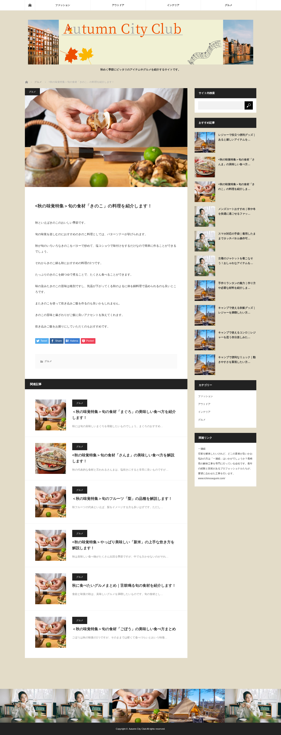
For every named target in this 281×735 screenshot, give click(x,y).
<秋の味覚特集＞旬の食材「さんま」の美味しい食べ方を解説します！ (123, 458)
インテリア (173, 5)
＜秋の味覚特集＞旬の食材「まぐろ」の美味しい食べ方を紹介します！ (124, 415)
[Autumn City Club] (140, 63)
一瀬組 (202, 448)
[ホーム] (30, 5)
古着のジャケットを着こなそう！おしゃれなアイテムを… (235, 261)
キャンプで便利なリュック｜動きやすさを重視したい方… (237, 359)
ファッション (62, 5)
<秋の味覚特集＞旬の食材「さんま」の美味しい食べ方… (236, 162)
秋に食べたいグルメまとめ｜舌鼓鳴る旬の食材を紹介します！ (124, 585)
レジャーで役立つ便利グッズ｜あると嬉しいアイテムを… (237, 137)
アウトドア (118, 5)
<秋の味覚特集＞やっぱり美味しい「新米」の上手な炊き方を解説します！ (123, 545)
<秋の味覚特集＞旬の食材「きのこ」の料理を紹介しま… (236, 186)
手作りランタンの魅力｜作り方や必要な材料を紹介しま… (237, 285)
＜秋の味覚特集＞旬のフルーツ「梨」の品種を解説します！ (122, 499)
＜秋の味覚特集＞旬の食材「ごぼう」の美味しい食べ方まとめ (124, 629)
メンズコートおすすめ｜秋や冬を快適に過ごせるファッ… (237, 211)
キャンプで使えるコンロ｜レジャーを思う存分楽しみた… (237, 335)
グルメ (228, 5)
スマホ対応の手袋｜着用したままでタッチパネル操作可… (237, 236)
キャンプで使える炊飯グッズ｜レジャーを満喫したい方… (237, 310)
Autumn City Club (137, 729)
